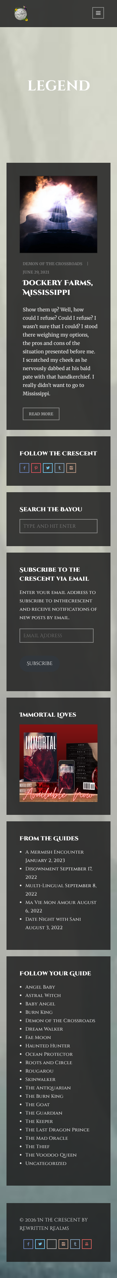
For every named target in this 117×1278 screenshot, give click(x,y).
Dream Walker (44, 1029)
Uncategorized (45, 1163)
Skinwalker (40, 1079)
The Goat (37, 1104)
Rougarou (39, 1071)
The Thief (37, 1146)
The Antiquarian (48, 1088)
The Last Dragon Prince (57, 1130)
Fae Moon (38, 1037)
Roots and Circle (48, 1062)
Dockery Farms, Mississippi (58, 287)
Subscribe (40, 663)
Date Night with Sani (53, 919)
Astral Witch (43, 995)
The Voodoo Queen (51, 1155)
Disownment (42, 869)
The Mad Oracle (46, 1138)
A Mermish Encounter (54, 852)
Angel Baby (40, 987)
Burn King (39, 1012)
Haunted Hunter (47, 1046)
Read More (41, 413)
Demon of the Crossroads (52, 263)
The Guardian (43, 1113)
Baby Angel (40, 1004)
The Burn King (44, 1096)
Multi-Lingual (44, 885)
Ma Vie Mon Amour (50, 902)
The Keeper (39, 1121)
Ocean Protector (49, 1054)
